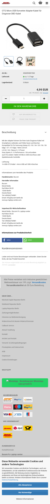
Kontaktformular (8, 450)
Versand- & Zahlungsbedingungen (14, 343)
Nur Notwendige (25, 492)
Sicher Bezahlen (10, 395)
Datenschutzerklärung (10, 480)
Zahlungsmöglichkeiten (10, 313)
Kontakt (5, 334)
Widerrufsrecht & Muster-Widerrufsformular (18, 321)
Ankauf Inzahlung (8, 330)
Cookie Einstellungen (9, 360)
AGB (3, 351)
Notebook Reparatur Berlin (11, 304)
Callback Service (8, 326)
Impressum (6, 356)
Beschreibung (9, 132)
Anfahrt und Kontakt (9, 338)
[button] (12, 240)
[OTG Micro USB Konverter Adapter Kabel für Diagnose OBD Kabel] (25, 36)
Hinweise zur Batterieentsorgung (14, 317)
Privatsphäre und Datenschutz (13, 347)
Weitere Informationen (25, 499)
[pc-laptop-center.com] (5, 3)
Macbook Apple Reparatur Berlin (13, 300)
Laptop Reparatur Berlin (10, 308)
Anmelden (11, 265)
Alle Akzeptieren (25, 485)
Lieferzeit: (5, 77)
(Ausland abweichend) (30, 79)
